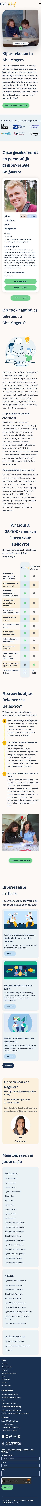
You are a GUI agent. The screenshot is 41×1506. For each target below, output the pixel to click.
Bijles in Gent (9, 1205)
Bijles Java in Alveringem (13, 1298)
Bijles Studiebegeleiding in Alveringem (18, 1312)
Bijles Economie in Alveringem (15, 1281)
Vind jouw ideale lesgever (20, 860)
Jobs (3, 1400)
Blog (3, 1376)
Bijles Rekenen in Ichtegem (14, 1231)
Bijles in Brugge (10, 1183)
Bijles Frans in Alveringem (14, 1294)
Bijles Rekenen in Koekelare (14, 1240)
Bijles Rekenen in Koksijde (14, 1245)
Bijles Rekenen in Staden (13, 1258)
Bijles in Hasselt (10, 1209)
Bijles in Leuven (10, 1218)
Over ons (4, 1364)
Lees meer (8, 1065)
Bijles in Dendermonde (13, 1192)
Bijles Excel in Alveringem (14, 1290)
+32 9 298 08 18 (7, 1424)
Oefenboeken (6, 1386)
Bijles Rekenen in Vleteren (14, 1263)
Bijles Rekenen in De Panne (14, 1223)
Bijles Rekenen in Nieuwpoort (15, 1249)
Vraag (3, 1469)
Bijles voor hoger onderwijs (14, 1341)
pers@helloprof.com (12, 1427)
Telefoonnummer (7, 1455)
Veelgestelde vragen (8, 1403)
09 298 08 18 (13, 1102)
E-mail (3, 1462)
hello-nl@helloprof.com (18, 1099)
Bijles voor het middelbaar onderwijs (17, 1346)
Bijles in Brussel (10, 1187)
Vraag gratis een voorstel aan (16, 105)
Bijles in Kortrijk (10, 1214)
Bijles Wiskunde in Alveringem (15, 1323)
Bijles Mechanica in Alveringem (15, 1303)
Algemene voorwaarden (9, 1394)
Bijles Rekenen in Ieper (13, 1236)
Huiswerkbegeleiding (8, 1373)
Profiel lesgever (20, 288)
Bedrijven (8, 1350)
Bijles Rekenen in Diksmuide (15, 1227)
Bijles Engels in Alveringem (14, 1285)
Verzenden (7, 1487)
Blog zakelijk (5, 1379)
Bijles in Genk (9, 1200)
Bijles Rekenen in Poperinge (14, 1254)
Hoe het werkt (6, 1367)
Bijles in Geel (9, 1196)
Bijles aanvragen (20, 281)
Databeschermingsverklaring (11, 1397)
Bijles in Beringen (11, 1178)
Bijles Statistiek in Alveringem (15, 1307)
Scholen (4, 1382)
